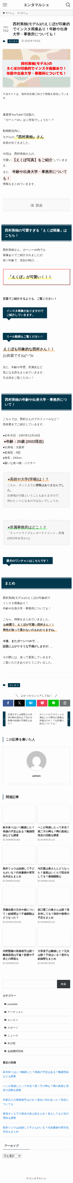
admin (36, 775)
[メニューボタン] (5, 5)
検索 (63, 984)
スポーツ (13, 1027)
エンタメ (13, 41)
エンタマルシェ (36, 5)
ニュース (13, 1035)
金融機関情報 (15, 1051)
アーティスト (15, 1012)
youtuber (13, 1004)
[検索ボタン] (68, 5)
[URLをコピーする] (65, 703)
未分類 (11, 1043)
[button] (8, 703)
